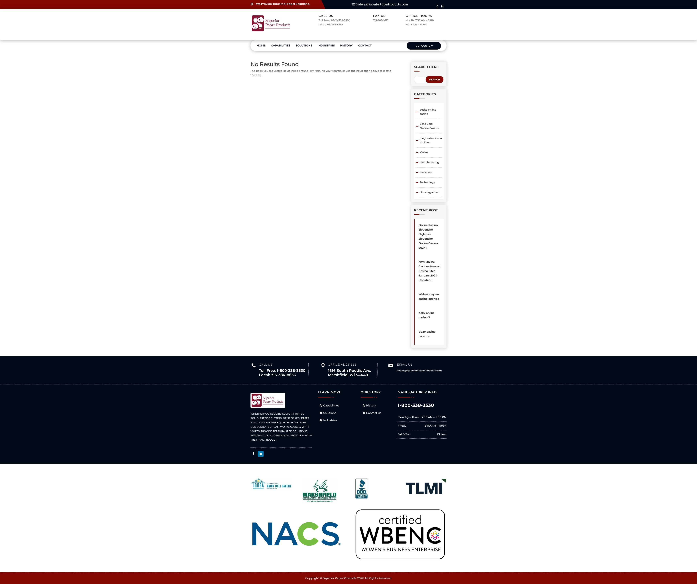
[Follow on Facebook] (253, 454)
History (346, 45)
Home (261, 45)
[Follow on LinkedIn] (261, 454)
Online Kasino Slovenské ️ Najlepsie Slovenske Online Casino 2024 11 (428, 236)
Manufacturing (429, 162)
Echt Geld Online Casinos (429, 126)
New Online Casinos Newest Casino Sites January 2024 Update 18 (430, 271)
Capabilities (280, 45)
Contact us (373, 413)
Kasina (424, 152)
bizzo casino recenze (427, 334)
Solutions (304, 45)
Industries (326, 45)
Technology (427, 182)
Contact (365, 45)
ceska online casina (428, 112)
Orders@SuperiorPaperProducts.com (382, 4)
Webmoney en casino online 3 (429, 296)
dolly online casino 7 (427, 315)
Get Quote (423, 45)
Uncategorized (429, 192)
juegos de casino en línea (431, 140)
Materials (426, 172)
